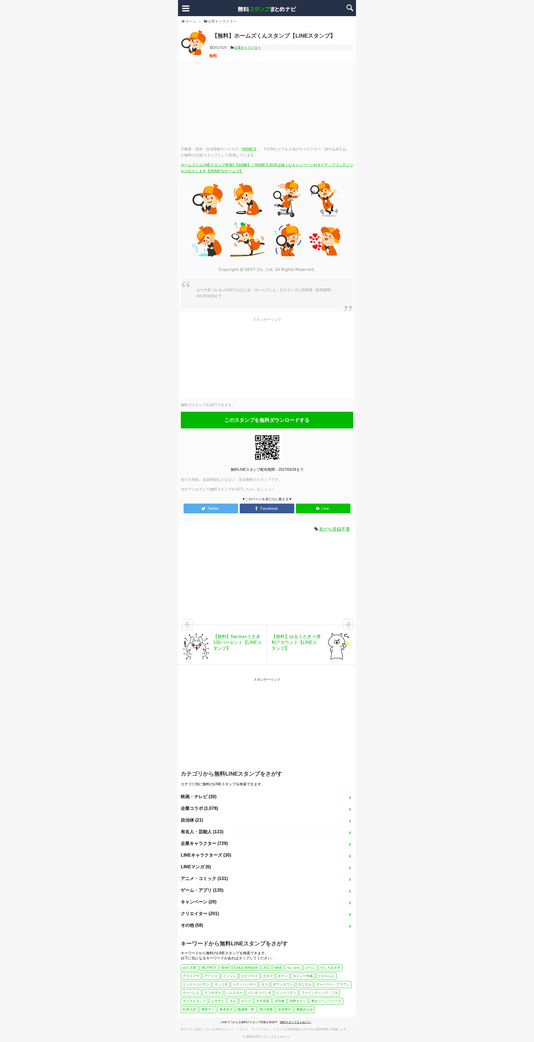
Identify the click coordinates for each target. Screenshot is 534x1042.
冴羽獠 (280, 1001)
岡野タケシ (298, 1001)
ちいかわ (293, 968)
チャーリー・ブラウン (333, 984)
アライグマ (191, 976)
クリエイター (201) (200, 913)
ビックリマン (286, 993)
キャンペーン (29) (198, 901)
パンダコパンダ (259, 993)
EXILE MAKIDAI (246, 968)
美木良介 (226, 1009)
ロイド (246, 1001)
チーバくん (191, 993)
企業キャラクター (247, 48)
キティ (283, 976)
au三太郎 (190, 968)
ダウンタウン (283, 984)
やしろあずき (330, 968)
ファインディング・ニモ (319, 993)
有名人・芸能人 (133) (202, 831)
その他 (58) (192, 925)
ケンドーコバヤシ (196, 984)
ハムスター (234, 993)
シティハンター (244, 984)
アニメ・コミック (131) (204, 878)
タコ (264, 984)
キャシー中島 (303, 976)
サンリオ (221, 984)
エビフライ (249, 976)
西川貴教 (266, 1009)
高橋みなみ (304, 1009)
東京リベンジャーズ (326, 1001)
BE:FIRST (209, 968)
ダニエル (304, 984)
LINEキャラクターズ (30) (206, 855)
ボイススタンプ (194, 1001)
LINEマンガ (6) (196, 866)
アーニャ (211, 976)
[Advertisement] (267, 104)
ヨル (232, 1001)
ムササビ (217, 1001)
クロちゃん (326, 976)
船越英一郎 (246, 1009)
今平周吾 (263, 1001)
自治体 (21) (192, 820)
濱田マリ (207, 1009)
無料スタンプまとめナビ (295, 1022)
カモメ (268, 976)
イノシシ (229, 976)
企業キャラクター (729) (204, 843)
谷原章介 (284, 1009)
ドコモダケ (212, 993)
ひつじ (310, 968)
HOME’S (249, 149)
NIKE (278, 968)
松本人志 (189, 1009)
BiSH (225, 968)
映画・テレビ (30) (198, 796)
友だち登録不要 (334, 529)
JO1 (266, 968)
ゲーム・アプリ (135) (202, 890)
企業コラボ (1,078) (199, 808)
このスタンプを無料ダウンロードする (267, 420)
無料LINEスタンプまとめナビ (268, 1037)
